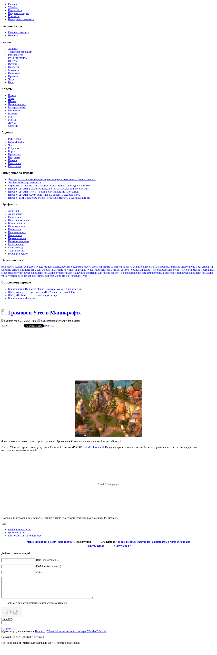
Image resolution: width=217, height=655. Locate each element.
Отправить (7, 628)
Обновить (7, 618)
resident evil (7, 266)
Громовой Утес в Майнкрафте (45, 313)
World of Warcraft (94, 447)
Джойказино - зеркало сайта (24, 182)
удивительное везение (14, 275)
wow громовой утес (19, 529)
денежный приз (21, 269)
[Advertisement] (108, 354)
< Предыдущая (95, 545)
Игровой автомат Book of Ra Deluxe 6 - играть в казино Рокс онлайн (48, 188)
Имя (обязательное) (47, 559)
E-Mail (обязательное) (48, 566)
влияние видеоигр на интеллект (151, 266)
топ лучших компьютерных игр (195, 272)
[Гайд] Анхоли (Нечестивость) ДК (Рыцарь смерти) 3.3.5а (41, 292)
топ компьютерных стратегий (159, 272)
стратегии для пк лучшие (70, 272)
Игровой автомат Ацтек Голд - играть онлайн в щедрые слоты (44, 194)
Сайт (39, 572)
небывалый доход (140, 269)
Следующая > (122, 545)
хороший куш (79, 275)
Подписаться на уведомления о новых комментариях (36, 602)
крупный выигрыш (75, 269)
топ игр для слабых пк (128, 272)
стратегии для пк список (100, 272)
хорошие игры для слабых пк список (49, 275)
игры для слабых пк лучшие (47, 269)
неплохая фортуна (161, 269)
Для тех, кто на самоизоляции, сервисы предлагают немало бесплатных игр (52, 179)
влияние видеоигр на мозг (186, 266)
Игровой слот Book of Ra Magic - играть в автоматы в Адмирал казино (49, 197)
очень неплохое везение (186, 269)
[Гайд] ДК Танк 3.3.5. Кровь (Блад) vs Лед (32, 295)
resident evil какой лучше (29, 266)
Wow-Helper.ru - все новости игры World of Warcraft (76, 631)
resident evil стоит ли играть (94, 266)
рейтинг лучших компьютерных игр (34, 272)
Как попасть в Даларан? (22, 298)
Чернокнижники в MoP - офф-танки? (50, 541)
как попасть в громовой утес (24, 535)
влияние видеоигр (121, 266)
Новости (40, 631)
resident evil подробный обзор (61, 266)
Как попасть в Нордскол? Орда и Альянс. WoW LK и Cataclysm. (45, 289)
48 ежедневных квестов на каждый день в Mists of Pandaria (153, 541)
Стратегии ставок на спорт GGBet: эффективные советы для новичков (49, 185)
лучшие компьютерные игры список (108, 269)
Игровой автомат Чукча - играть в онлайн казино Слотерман (43, 191)
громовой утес (16, 532)
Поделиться (48, 325)
